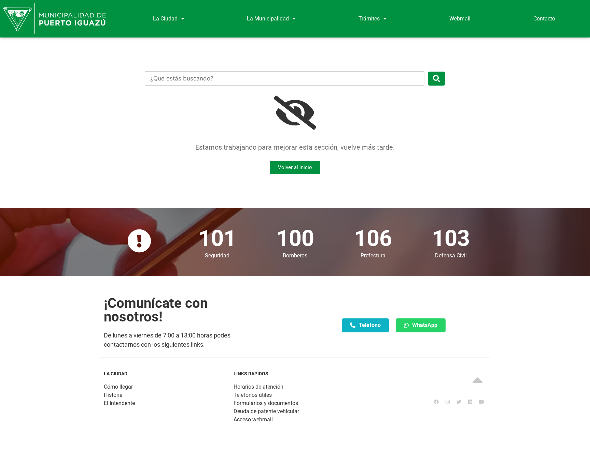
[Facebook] (436, 402)
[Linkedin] (470, 402)
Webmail (459, 18)
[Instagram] (447, 402)
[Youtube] (481, 402)
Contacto (544, 18)
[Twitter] (459, 402)
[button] (295, 167)
